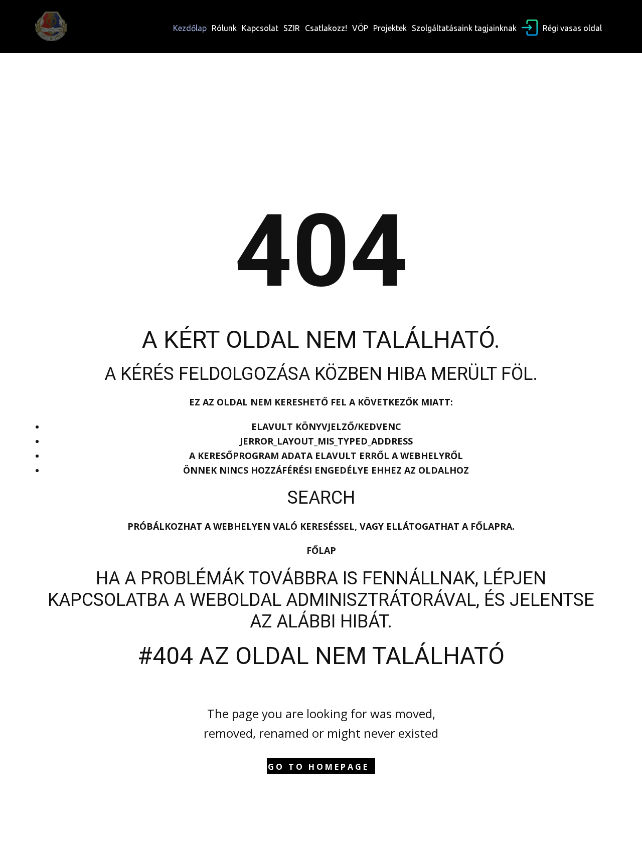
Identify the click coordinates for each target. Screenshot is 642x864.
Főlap (321, 550)
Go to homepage (318, 766)
